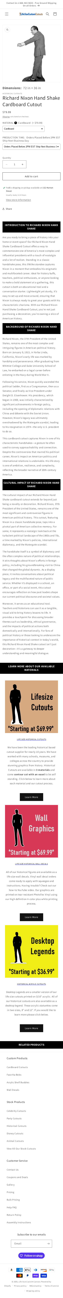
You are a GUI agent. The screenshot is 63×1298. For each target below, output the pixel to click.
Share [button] (9, 208)
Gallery (10, 1184)
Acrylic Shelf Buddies (18, 1082)
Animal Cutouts (15, 1140)
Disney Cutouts (15, 1133)
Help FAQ (12, 1207)
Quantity (7, 157)
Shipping (6, 116)
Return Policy (14, 1214)
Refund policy (35, 1286)
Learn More (31, 797)
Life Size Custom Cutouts (30, 1281)
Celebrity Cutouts (16, 1110)
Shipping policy (33, 1291)
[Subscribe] (48, 1244)
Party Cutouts (14, 1118)
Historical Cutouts (17, 1125)
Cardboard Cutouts (17, 1067)
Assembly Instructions (19, 1222)
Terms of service (52, 1286)
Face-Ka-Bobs (14, 1074)
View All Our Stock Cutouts (21, 1148)
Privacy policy (20, 1286)
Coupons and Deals (17, 1177)
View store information (18, 199)
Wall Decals (13, 1089)
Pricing (10, 1192)
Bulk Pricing (13, 1199)
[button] (6, 14)
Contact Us (13, 1169)
